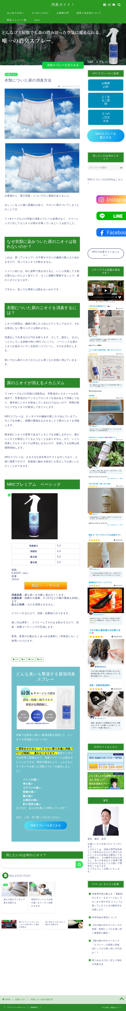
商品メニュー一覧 (17, 20)
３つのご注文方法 (106, 117)
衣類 (40, 659)
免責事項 (34, 1007)
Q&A (37, 20)
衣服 (32, 659)
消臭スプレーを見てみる (63, 65)
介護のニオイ (11, 74)
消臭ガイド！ (63, 4)
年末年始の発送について (104, 917)
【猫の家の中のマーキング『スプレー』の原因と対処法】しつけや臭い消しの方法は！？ (107, 947)
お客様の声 (63, 13)
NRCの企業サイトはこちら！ (106, 253)
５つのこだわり (40, 13)
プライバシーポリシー (16, 1007)
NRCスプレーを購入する (105, 135)
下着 (16, 659)
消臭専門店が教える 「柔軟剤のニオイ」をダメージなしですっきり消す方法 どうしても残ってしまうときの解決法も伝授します (107, 902)
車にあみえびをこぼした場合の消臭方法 (107, 962)
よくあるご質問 (106, 100)
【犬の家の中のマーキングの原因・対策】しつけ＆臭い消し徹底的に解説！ (107, 929)
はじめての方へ (15, 13)
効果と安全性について (89, 13)
